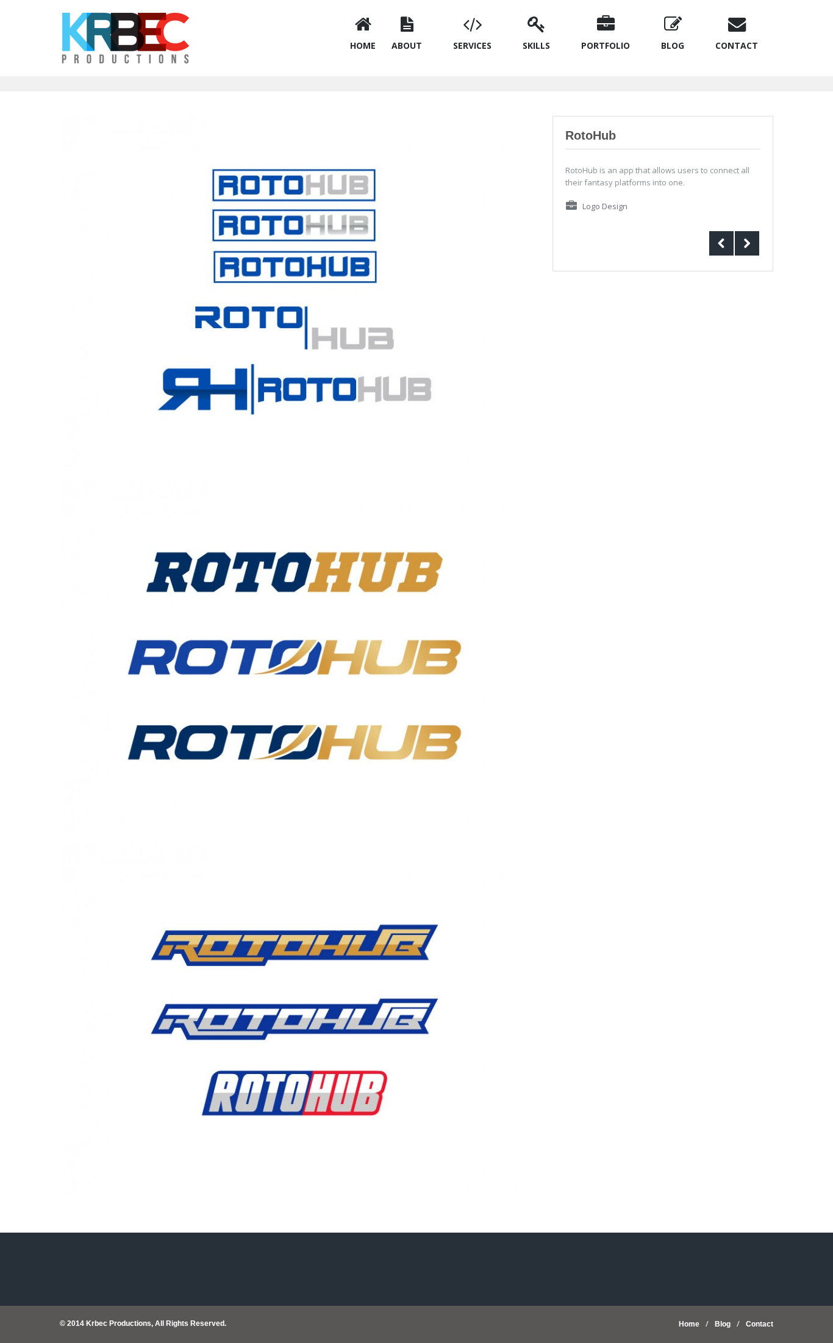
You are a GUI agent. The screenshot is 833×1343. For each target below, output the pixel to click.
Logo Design (604, 206)
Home (689, 1324)
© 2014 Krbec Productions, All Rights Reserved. (143, 1323)
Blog (723, 1324)
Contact (759, 1324)
